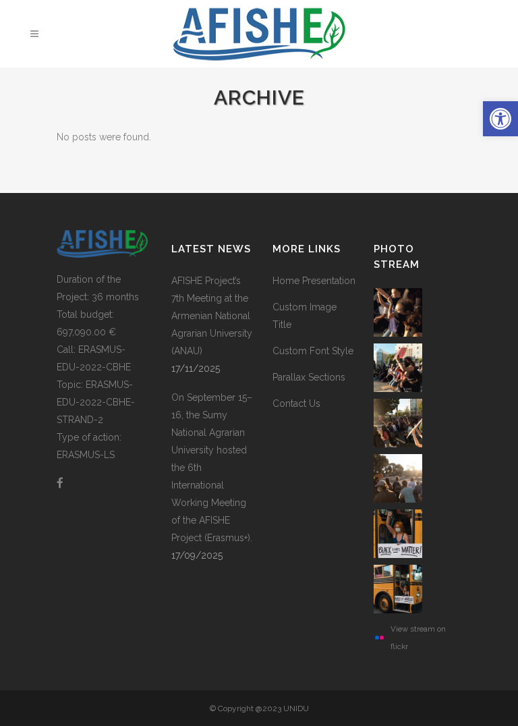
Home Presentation (313, 280)
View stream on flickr (418, 637)
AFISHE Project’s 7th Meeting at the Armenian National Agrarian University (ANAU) (211, 315)
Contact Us (296, 403)
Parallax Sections (308, 377)
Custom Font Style (312, 350)
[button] (500, 118)
